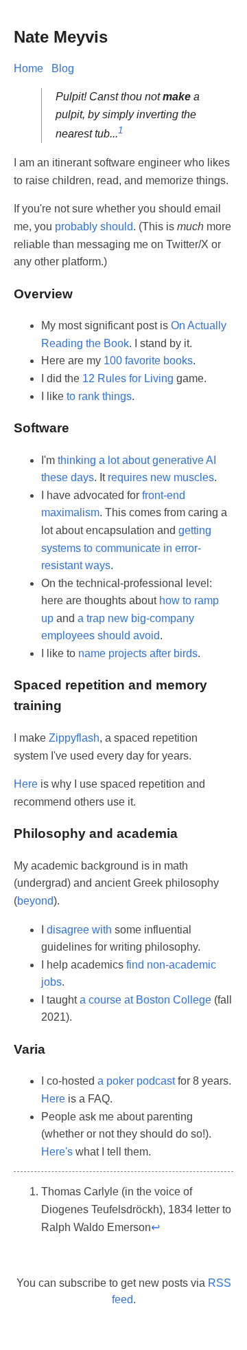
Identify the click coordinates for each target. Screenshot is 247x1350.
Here (26, 784)
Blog (62, 68)
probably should (94, 226)
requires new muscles (161, 477)
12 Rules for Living (128, 378)
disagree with (79, 930)
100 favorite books (148, 360)
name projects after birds (138, 653)
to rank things (99, 396)
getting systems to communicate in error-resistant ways (126, 547)
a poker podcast (136, 1081)
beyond (35, 901)
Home (28, 68)
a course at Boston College (145, 1000)
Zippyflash (74, 738)
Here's (57, 1152)
